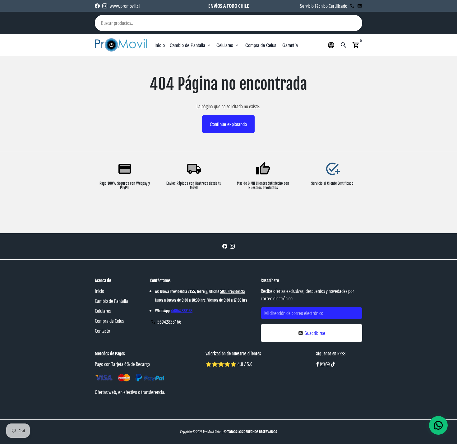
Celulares (227, 45)
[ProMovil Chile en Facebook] (97, 5)
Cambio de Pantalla (190, 45)
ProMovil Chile (212, 431)
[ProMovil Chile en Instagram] (104, 5)
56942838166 (166, 321)
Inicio (160, 45)
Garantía (290, 45)
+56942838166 (181, 310)
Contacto (102, 330)
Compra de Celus (260, 45)
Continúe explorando (228, 124)
